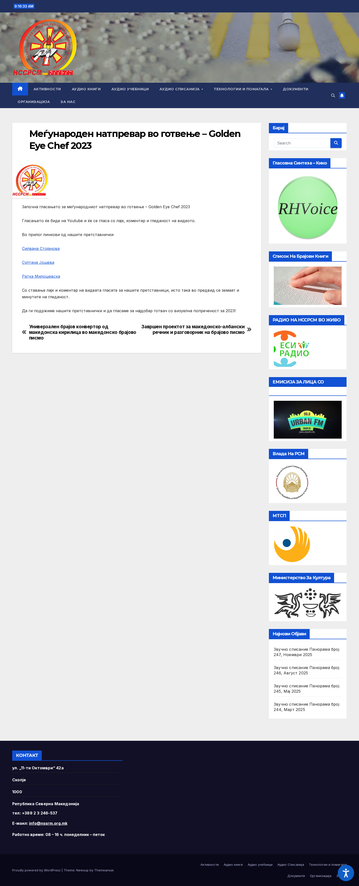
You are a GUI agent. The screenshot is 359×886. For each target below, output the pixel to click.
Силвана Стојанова (41, 248)
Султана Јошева (38, 262)
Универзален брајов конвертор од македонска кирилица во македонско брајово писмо (82, 332)
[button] (333, 95)
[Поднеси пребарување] (336, 143)
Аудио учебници (130, 89)
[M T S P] (292, 544)
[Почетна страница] (20, 89)
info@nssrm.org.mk (48, 823)
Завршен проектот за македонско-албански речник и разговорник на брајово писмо (192, 329)
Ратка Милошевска (41, 276)
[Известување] (342, 95)
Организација (34, 102)
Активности (47, 89)
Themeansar (104, 870)
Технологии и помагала (242, 89)
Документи (295, 89)
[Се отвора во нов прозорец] (292, 348)
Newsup (82, 870)
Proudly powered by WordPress (37, 870)
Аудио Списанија (180, 89)
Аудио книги (86, 89)
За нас (68, 102)
